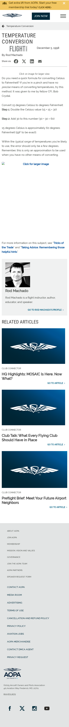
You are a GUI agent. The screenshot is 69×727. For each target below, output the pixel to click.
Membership (13, 544)
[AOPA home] (12, 16)
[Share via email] (40, 61)
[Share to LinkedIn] (32, 61)
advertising (14, 602)
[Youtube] (47, 709)
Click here (44, 7)
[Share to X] (24, 61)
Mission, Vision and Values (21, 550)
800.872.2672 (10, 694)
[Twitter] (22, 709)
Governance (13, 557)
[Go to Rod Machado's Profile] (17, 286)
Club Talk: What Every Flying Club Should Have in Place (29, 437)
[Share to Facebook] (16, 61)
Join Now (41, 16)
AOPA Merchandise (18, 641)
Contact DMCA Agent (20, 649)
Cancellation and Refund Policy (28, 618)
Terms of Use (15, 610)
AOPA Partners (14, 570)
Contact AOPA (16, 587)
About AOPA (13, 531)
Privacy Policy (16, 626)
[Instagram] (34, 709)
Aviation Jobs (15, 633)
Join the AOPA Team (17, 564)
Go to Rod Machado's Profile (45, 310)
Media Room (14, 595)
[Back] (4, 26)
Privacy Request (17, 657)
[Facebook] (10, 709)
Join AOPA (12, 537)
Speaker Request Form (19, 577)
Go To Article (55, 383)
